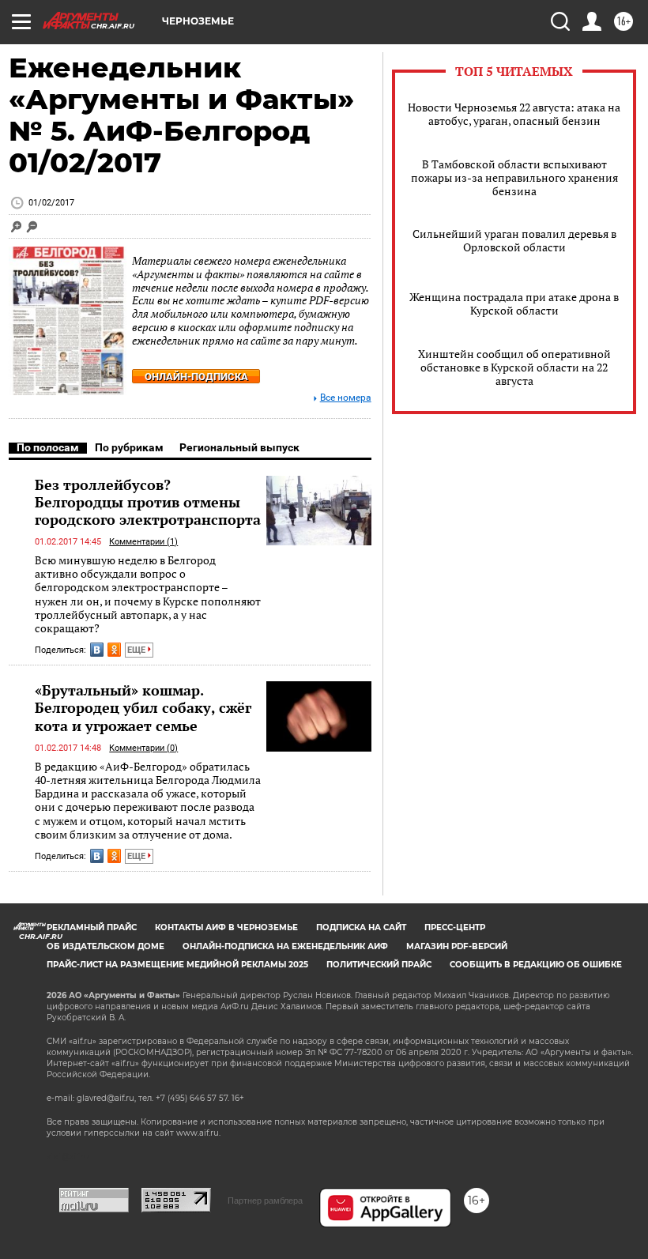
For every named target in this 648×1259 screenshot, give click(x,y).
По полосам (48, 447)
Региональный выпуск (239, 447)
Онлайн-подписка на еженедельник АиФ (285, 946)
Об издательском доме (105, 946)
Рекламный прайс (92, 927)
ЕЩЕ (137, 650)
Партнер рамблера (265, 1200)
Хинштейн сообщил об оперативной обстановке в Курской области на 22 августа (514, 367)
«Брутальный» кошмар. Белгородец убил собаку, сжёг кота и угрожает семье (143, 707)
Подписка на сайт (361, 927)
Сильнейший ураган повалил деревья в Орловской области (514, 240)
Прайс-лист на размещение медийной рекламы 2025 (177, 964)
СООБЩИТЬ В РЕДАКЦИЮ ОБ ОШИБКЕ (536, 964)
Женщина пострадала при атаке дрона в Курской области (514, 303)
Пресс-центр (454, 927)
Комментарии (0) (143, 748)
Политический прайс (378, 964)
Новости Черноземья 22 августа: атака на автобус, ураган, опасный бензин (514, 113)
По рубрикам (129, 447)
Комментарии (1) (143, 542)
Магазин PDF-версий (456, 946)
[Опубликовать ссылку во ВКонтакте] (97, 650)
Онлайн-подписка (196, 377)
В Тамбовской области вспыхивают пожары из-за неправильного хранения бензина (514, 177)
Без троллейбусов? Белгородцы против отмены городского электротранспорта (148, 502)
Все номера (345, 398)
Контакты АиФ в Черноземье (226, 927)
